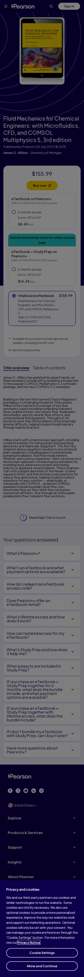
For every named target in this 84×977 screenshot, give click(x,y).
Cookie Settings (42, 953)
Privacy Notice (29, 942)
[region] (42, 928)
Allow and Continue (42, 966)
